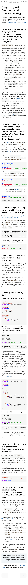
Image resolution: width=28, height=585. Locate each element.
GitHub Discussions (11, 22)
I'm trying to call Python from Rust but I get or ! (13, 492)
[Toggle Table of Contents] (1, 2)
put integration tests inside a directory (13, 216)
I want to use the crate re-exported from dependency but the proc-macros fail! (13, 448)
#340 (8, 142)
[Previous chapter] (4, 575)
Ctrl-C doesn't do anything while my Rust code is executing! (13, 257)
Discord (24, 22)
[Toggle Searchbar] (6, 2)
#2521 (9, 151)
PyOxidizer (11, 539)
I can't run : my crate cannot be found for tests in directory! (13, 210)
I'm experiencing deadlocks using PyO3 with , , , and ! (13, 35)
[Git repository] (24, 2)
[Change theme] (4, 2)
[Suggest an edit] (26, 2)
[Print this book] (22, 2)
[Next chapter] (23, 575)
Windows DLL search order (9, 519)
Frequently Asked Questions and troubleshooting (11, 10)
